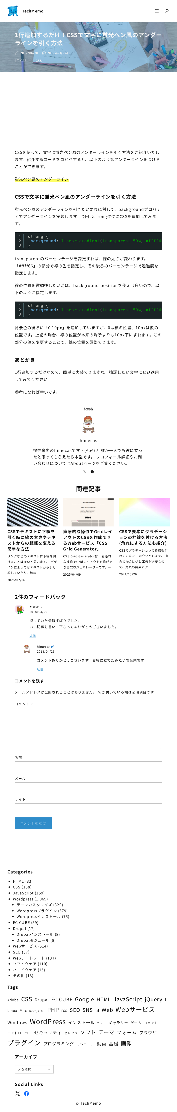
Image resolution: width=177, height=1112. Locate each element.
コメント (24, 703)
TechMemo (33, 11)
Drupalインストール (35, 934)
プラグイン (24, 1042)
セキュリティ (48, 1032)
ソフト (88, 1032)
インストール (81, 1022)
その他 (19, 975)
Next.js (34, 1011)
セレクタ (71, 1033)
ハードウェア (25, 969)
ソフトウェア (25, 963)
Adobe (13, 999)
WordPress (48, 1021)
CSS (23, 60)
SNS (88, 1009)
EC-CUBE (21, 922)
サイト (20, 799)
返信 (33, 636)
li (166, 999)
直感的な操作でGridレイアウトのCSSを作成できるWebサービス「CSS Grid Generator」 (87, 540)
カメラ (101, 1023)
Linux (12, 1010)
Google (84, 999)
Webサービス (25, 946)
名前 (18, 757)
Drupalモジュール (33, 940)
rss (64, 1010)
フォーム (127, 1032)
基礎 (113, 1043)
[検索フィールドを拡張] (167, 11)
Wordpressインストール (39, 916)
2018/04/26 (38, 612)
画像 (126, 1043)
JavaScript (23, 893)
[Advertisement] (88, 110)
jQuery (154, 999)
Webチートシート (29, 958)
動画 (101, 1043)
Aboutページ (83, 463)
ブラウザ (148, 1032)
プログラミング (58, 1043)
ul (97, 1010)
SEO (17, 952)
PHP (53, 1009)
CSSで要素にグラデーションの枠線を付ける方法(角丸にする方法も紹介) (143, 537)
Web (107, 1009)
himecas (88, 440)
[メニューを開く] (157, 11)
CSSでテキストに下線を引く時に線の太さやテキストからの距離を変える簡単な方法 (31, 540)
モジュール (86, 1043)
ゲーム (136, 1022)
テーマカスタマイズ (34, 904)
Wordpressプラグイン (37, 910)
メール (20, 778)
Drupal (19, 928)
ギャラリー (118, 1022)
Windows (17, 1022)
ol (43, 1010)
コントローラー (19, 1032)
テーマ (106, 1032)
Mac (23, 1010)
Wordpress (23, 899)
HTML (18, 881)
